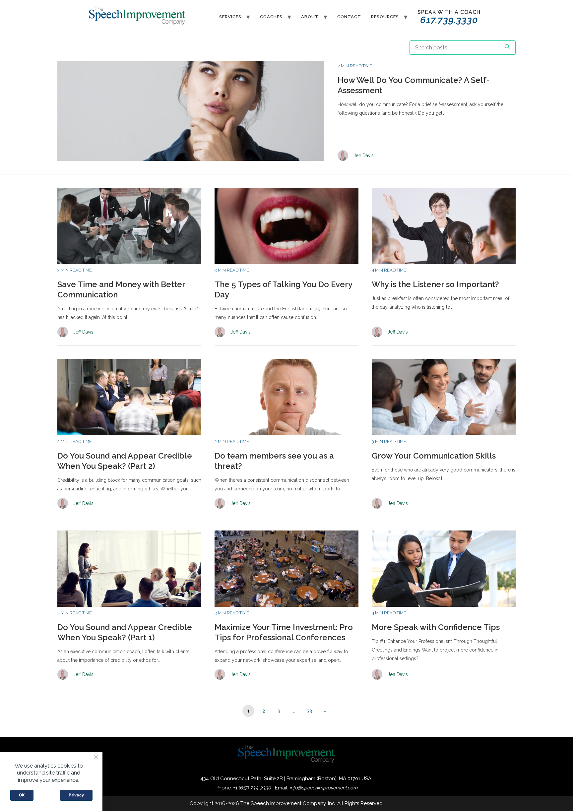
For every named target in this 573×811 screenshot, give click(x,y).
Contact (349, 16)
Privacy (76, 794)
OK (22, 794)
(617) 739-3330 (255, 788)
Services (230, 16)
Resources (385, 16)
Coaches (271, 16)
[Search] (507, 47)
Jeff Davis (363, 155)
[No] (96, 757)
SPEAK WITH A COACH (448, 17)
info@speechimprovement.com (324, 788)
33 (309, 711)
